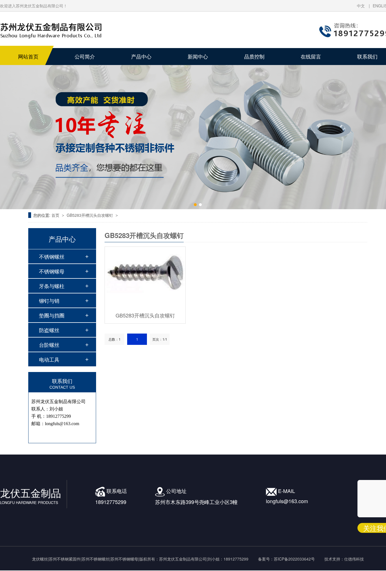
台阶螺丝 (49, 344)
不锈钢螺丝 (51, 256)
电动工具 (49, 359)
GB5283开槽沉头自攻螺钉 (90, 215)
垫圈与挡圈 (51, 315)
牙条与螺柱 (51, 285)
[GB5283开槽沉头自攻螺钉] (145, 277)
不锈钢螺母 (51, 271)
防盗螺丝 (49, 330)
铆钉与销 (49, 300)
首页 (55, 215)
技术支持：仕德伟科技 (344, 559)
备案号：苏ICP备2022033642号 (286, 559)
